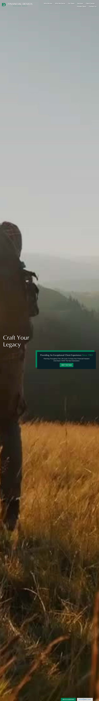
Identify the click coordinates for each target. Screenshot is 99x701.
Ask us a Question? (68, 699)
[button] (48, 3)
